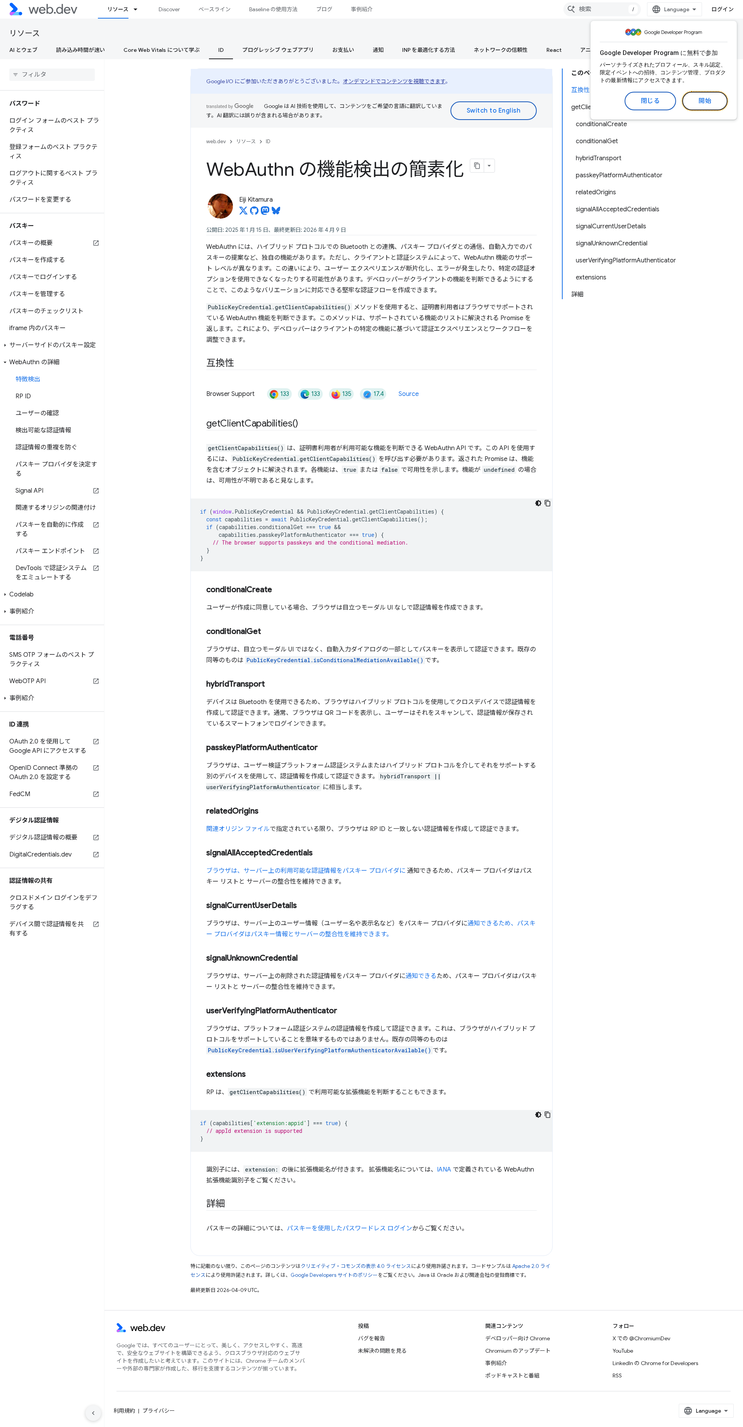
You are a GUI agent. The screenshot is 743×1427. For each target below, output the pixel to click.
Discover (169, 9)
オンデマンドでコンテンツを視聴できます (394, 81)
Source (409, 394)
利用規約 (124, 1411)
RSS (617, 1375)
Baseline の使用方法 (273, 9)
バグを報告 (371, 1338)
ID (221, 49)
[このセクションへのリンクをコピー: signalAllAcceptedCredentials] (320, 853)
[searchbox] (52, 75)
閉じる (650, 101)
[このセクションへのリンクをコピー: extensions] (253, 1074)
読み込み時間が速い (80, 49)
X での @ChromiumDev (641, 1338)
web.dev (216, 141)
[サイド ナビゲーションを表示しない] (93, 1413)
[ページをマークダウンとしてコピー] (477, 165)
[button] (52, 345)
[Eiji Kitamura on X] (243, 212)
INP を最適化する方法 (428, 49)
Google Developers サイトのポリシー (334, 1275)
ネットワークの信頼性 (501, 49)
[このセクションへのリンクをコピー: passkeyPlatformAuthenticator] (325, 748)
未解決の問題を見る (382, 1350)
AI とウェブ (23, 49)
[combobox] (602, 9)
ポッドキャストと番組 (512, 1375)
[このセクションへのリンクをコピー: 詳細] (232, 1204)
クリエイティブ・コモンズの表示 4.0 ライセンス (356, 1266)
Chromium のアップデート (518, 1350)
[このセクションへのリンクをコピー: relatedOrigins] (265, 811)
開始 (704, 101)
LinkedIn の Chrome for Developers (655, 1363)
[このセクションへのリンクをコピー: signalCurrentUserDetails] (304, 906)
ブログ (324, 9)
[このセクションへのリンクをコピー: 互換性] (241, 363)
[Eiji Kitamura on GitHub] (254, 212)
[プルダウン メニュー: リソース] (138, 9)
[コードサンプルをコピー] (547, 503)
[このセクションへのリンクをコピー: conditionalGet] (268, 632)
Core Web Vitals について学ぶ (161, 49)
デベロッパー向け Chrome (517, 1338)
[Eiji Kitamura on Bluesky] (276, 212)
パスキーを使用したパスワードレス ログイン (349, 1228)
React (554, 49)
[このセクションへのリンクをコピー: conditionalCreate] (279, 590)
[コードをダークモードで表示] (538, 503)
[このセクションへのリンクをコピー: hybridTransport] (272, 684)
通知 (378, 49)
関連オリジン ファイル (238, 829)
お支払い (343, 49)
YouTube (623, 1350)
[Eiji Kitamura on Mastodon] (265, 212)
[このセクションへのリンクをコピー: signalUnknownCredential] (305, 958)
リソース (117, 9)
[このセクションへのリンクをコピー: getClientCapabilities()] (305, 424)
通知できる (421, 976)
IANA (444, 1169)
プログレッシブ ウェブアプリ (278, 49)
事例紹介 (362, 9)
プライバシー (158, 1411)
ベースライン (215, 9)
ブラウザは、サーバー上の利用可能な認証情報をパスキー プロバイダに (306, 871)
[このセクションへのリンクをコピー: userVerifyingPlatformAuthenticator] (344, 1011)
